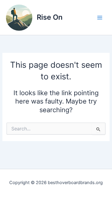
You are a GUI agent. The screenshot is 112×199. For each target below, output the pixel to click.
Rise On (49, 17)
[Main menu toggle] (99, 17)
